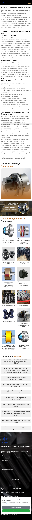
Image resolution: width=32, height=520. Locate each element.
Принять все (16, 511)
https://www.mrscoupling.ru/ (11, 147)
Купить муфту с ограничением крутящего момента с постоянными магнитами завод (16, 413)
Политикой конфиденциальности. (14, 503)
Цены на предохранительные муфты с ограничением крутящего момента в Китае (16, 362)
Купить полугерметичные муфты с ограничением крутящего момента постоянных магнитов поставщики (16, 370)
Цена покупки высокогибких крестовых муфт (16, 405)
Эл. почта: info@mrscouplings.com (13, 492)
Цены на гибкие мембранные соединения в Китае (16, 378)
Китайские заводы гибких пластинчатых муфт (16, 421)
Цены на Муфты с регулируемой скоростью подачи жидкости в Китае (16, 428)
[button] (28, 183)
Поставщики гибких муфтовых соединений (16, 399)
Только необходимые (16, 507)
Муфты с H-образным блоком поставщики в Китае (16, 392)
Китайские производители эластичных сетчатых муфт (16, 385)
